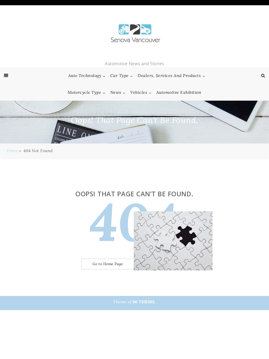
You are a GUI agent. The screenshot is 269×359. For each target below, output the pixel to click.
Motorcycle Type (84, 92)
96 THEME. (144, 301)
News (115, 92)
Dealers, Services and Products (169, 75)
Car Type (119, 75)
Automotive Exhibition (178, 92)
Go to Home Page (107, 263)
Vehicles (138, 92)
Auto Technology (84, 75)
